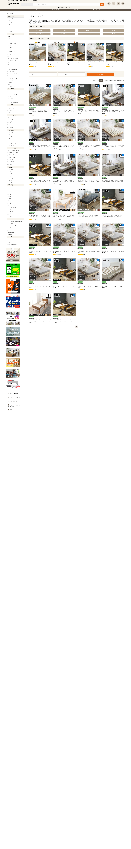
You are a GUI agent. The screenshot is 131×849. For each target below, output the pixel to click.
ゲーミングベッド (11, 86)
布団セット (10, 200)
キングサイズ (10, 27)
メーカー (10, 219)
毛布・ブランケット (12, 207)
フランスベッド (11, 223)
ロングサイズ (10, 182)
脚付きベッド (10, 75)
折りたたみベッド (11, 51)
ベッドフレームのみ (12, 43)
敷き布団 (9, 198)
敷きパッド (10, 190)
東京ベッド (10, 229)
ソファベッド (10, 53)
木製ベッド (10, 96)
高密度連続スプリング (12, 154)
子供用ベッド (10, 67)
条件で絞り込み (100, 74)
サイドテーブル (11, 238)
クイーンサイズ (11, 26)
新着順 (106, 80)
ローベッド (10, 45)
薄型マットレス (11, 159)
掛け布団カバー (11, 202)
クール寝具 (10, 216)
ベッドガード (10, 240)
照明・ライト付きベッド (13, 77)
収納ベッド (10, 36)
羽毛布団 (9, 196)
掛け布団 (9, 194)
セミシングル (10, 18)
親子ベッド (10, 65)
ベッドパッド (10, 189)
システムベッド (11, 49)
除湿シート (10, 214)
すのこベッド (10, 40)
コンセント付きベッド (12, 78)
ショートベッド (11, 29)
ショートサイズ (11, 180)
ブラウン (9, 112)
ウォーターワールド (12, 225)
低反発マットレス (11, 157)
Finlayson (10, 234)
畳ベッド (9, 91)
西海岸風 (9, 122)
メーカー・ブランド (95, 9)
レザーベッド (10, 100)
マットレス (54, 9)
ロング (113, 33)
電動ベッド (10, 62)
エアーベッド (10, 82)
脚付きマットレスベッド (13, 58)
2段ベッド (10, 56)
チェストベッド (11, 38)
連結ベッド (10, 64)
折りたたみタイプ (11, 161)
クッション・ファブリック (13, 102)
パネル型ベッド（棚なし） (13, 60)
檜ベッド (9, 92)
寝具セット (10, 192)
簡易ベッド (10, 84)
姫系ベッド (10, 124)
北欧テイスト (10, 117)
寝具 (75, 9)
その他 (9, 242)
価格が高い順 (120, 80)
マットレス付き (11, 41)
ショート (89, 33)
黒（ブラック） (11, 108)
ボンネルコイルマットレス (13, 152)
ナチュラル (10, 110)
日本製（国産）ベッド (12, 69)
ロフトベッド (10, 47)
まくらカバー (10, 213)
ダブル (9, 24)
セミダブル (10, 22)
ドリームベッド (11, 227)
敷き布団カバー (11, 203)
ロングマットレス (11, 145)
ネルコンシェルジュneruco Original (15, 221)
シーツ (9, 187)
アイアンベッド (11, 98)
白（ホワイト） (11, 106)
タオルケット (10, 209)
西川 (8, 230)
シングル (9, 20)
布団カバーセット (11, 205)
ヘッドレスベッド (11, 71)
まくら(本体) (10, 211)
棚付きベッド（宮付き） (13, 73)
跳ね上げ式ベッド (11, 54)
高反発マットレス (11, 155)
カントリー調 (10, 119)
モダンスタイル (11, 121)
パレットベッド (11, 80)
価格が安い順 (112, 80)
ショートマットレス (12, 143)
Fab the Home (11, 232)
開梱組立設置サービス (12, 244)
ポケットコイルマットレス (13, 150)
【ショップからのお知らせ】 (65, 7)
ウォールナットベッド (12, 94)
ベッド (34, 9)
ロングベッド (10, 31)
